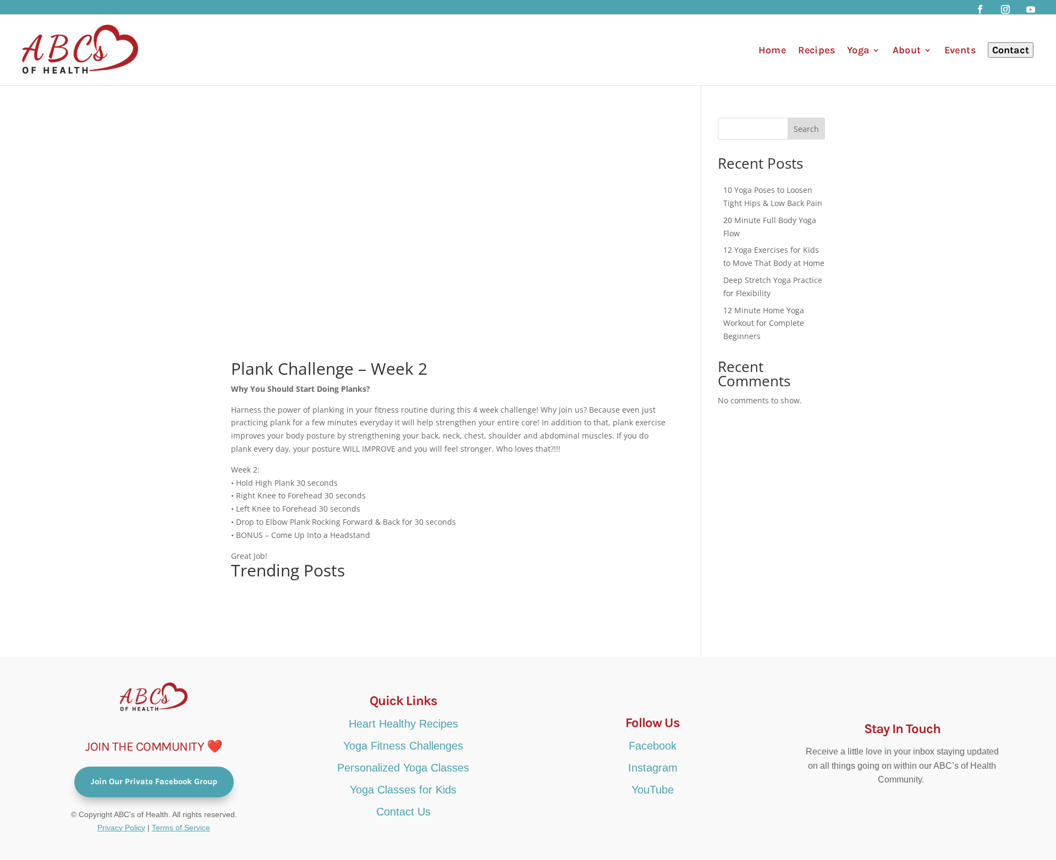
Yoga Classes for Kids (403, 790)
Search (806, 129)
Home (772, 50)
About (907, 50)
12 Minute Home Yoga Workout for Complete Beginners (763, 323)
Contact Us (403, 812)
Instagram (653, 768)
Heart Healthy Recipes (403, 724)
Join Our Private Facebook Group (154, 781)
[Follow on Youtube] (1031, 9)
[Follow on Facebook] (980, 9)
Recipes (816, 50)
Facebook (652, 746)
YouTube (652, 790)
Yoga (858, 50)
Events (960, 50)
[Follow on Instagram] (1005, 9)
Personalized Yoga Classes (403, 768)
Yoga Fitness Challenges (403, 746)
